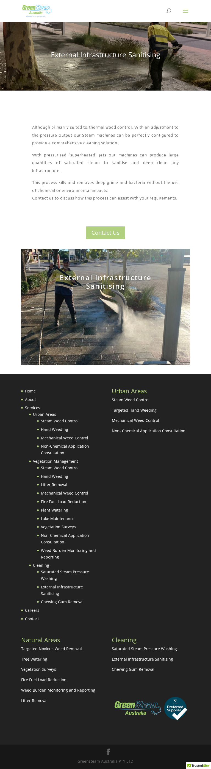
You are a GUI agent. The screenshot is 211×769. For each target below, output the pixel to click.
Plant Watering (54, 510)
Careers (32, 610)
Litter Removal (54, 484)
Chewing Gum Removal (62, 601)
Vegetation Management (55, 461)
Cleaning (41, 565)
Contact (32, 618)
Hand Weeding (54, 429)
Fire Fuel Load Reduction (63, 501)
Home (30, 391)
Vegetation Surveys (58, 526)
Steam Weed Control (60, 420)
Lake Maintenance (57, 518)
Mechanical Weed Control (64, 437)
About (30, 399)
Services (32, 407)
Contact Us (105, 232)
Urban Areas (44, 414)
